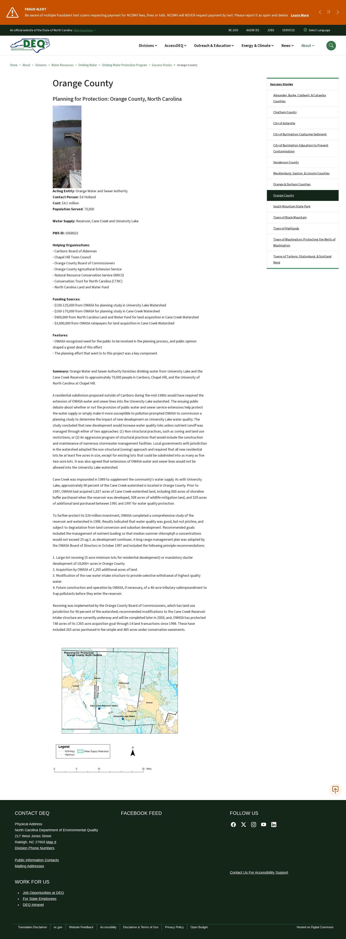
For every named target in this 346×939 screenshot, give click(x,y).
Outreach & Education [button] (212, 45)
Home (14, 65)
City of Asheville (284, 123)
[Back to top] (335, 790)
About (26, 65)
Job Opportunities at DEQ (43, 893)
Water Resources (62, 65)
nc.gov (58, 927)
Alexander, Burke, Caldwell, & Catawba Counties (299, 98)
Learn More (300, 15)
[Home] (30, 41)
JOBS (270, 30)
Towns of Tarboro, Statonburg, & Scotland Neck (302, 259)
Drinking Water (87, 65)
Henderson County (286, 162)
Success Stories (162, 65)
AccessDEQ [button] (174, 45)
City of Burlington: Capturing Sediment (300, 134)
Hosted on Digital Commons (315, 927)
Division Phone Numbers (34, 848)
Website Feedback (81, 927)
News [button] (286, 45)
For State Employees (39, 899)
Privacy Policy (174, 927)
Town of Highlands (286, 228)
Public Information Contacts (37, 860)
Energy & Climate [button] (256, 45)
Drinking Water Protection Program (124, 65)
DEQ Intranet (33, 905)
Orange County (283, 195)
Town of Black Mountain (290, 217)
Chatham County (285, 112)
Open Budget (199, 927)
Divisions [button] (146, 45)
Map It (51, 842)
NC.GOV (233, 30)
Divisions (41, 65)
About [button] (306, 45)
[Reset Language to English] (305, 30)
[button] (331, 45)
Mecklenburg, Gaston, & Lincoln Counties (301, 173)
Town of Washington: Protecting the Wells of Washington (304, 242)
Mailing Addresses (29, 866)
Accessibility (108, 927)
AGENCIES (252, 30)
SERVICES (288, 30)
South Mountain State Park (291, 206)
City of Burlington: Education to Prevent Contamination (300, 148)
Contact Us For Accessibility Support (259, 873)
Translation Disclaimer (32, 927)
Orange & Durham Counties (292, 184)
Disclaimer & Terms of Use (140, 927)
